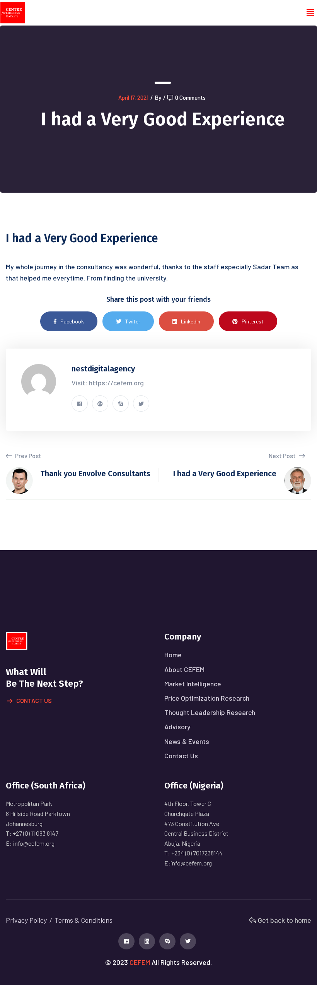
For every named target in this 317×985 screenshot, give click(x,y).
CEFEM (140, 962)
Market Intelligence (192, 683)
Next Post (283, 455)
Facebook (72, 321)
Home (173, 654)
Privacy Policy (26, 920)
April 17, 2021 (133, 97)
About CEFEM (184, 669)
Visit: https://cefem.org (108, 382)
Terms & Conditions (83, 920)
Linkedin (190, 321)
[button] (310, 12)
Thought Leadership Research (209, 712)
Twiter (132, 321)
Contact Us (34, 700)
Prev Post (27, 455)
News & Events (186, 741)
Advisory (177, 726)
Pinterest (253, 321)
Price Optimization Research (206, 698)
